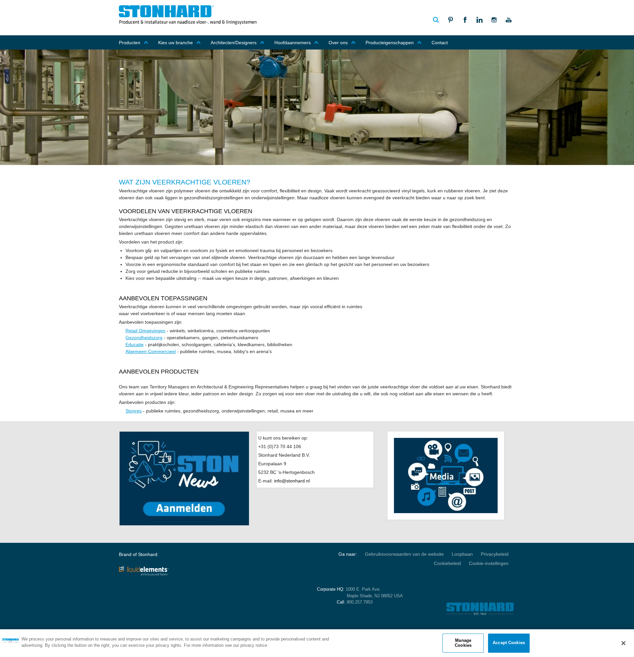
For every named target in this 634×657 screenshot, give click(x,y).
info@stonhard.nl (292, 480)
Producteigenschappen (390, 42)
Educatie (134, 344)
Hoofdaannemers (292, 42)
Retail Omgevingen (145, 330)
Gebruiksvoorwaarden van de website (404, 554)
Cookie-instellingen (489, 563)
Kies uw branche (175, 42)
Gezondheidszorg (143, 337)
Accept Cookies (509, 643)
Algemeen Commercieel (150, 351)
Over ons (338, 42)
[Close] (623, 643)
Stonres (133, 410)
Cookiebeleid (447, 563)
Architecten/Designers (234, 42)
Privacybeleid (495, 554)
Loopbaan (462, 554)
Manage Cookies (463, 643)
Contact (440, 42)
